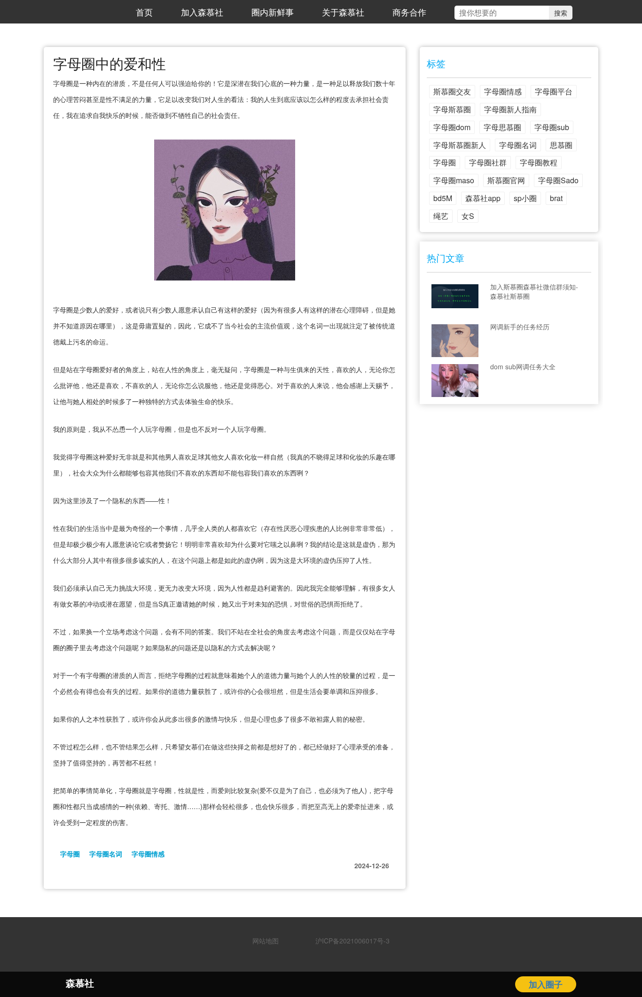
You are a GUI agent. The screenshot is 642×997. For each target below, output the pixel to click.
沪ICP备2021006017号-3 (349, 940)
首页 (144, 12)
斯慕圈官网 (506, 180)
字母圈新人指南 (510, 109)
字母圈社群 (488, 162)
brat (556, 198)
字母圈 (70, 853)
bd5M (442, 198)
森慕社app (483, 198)
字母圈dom (451, 127)
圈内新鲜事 (272, 12)
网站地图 (265, 940)
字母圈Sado (558, 180)
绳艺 (440, 215)
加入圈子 (546, 984)
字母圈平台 (553, 91)
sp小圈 (525, 198)
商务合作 (409, 12)
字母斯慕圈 (452, 109)
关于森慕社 (343, 12)
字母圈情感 (148, 853)
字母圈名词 (105, 853)
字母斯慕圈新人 (459, 145)
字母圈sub (551, 127)
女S (468, 215)
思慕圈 (561, 145)
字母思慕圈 (502, 127)
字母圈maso (453, 180)
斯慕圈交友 (452, 91)
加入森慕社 (202, 12)
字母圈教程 (538, 162)
